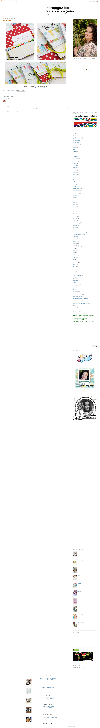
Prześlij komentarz (7, 106)
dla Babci (75, 156)
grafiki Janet (75, 179)
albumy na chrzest (76, 140)
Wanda (7, 98)
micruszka (75, 211)
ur (73, 273)
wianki (74, 278)
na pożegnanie (76, 215)
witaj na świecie (76, 284)
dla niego (75, 165)
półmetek (75, 236)
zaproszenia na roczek (77, 296)
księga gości (75, 200)
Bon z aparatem (51, 698)
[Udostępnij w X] (21, 91)
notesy (74, 220)
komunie (74, 197)
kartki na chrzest (76, 188)
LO (73, 208)
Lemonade (75, 206)
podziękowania (76, 231)
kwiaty (74, 204)
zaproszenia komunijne (77, 293)
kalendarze (75, 183)
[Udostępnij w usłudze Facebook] (22, 91)
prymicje (74, 239)
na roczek (75, 216)
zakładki (74, 289)
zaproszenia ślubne (77, 300)
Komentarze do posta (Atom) (14, 111)
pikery (74, 229)
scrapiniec (75, 254)
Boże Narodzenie (76, 146)
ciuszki (74, 151)
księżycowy (50, 707)
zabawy (74, 287)
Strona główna (36, 108)
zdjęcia (74, 307)
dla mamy (75, 163)
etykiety (74, 169)
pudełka (74, 245)
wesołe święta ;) (80, 567)
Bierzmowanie (76, 144)
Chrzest (74, 149)
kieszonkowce (76, 193)
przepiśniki (75, 241)
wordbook (75, 286)
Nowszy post (5, 108)
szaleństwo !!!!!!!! (80, 583)
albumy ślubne (76, 142)
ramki (74, 250)
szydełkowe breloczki (51, 717)
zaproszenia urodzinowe (78, 301)
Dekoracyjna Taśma (40, 88)
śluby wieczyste (76, 268)
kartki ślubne (75, 190)
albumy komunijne (77, 138)
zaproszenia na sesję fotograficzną (80, 298)
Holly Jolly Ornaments (50, 689)
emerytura (75, 167)
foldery (74, 172)
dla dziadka (75, 158)
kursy (74, 202)
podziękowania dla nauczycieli (79, 232)
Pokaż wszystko (72, 726)
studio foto (75, 262)
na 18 (74, 213)
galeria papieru (76, 176)
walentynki (75, 277)
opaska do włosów (76, 224)
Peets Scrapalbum (48, 687)
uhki (74, 271)
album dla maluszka (81, 614)
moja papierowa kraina (48, 697)
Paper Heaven (75, 227)
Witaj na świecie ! (80, 607)
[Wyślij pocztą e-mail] (18, 91)
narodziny (75, 218)
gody (74, 177)
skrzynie (74, 257)
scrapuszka (75, 255)
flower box (75, 170)
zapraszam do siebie (81, 552)
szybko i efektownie (81, 599)
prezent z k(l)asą (76, 238)
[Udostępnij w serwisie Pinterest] (24, 91)
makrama (74, 209)
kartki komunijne (76, 186)
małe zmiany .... (80, 575)
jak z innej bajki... (80, 560)
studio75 (74, 264)
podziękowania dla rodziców (79, 234)
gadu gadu (75, 174)
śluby (74, 266)
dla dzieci (75, 160)
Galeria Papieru (29, 88)
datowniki (75, 154)
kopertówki (75, 199)
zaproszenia (75, 291)
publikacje (75, 243)
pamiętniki (75, 225)
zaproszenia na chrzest (77, 294)
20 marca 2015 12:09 (12, 103)
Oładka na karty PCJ (50, 679)
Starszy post (66, 108)
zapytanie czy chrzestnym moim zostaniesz (82, 303)
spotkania (75, 261)
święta (74, 270)
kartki (74, 185)
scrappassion (47, 716)
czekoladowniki (76, 153)
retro (74, 252)
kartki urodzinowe (76, 192)
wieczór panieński (76, 280)
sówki (74, 259)
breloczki (75, 147)
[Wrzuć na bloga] (19, 91)
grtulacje (74, 181)
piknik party (79, 591)
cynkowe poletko (48, 706)
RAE (74, 248)
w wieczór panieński (77, 275)
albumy (74, 135)
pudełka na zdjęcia (77, 246)
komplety (75, 195)
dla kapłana (75, 161)
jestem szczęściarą (80, 622)
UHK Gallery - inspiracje (47, 678)
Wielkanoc (75, 282)
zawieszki (75, 305)
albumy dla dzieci (76, 137)
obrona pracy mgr (76, 222)
